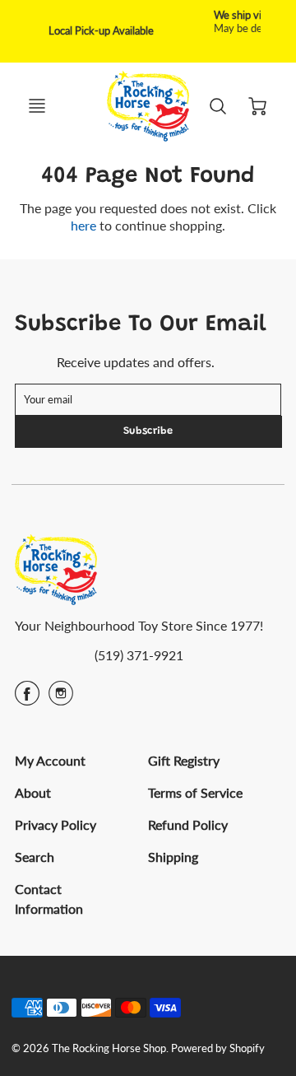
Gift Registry (184, 760)
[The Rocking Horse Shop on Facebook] (27, 698)
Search (34, 856)
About (33, 792)
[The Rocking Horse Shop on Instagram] (61, 698)
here (83, 225)
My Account (50, 760)
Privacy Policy (55, 824)
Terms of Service (195, 792)
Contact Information (49, 898)
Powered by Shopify (218, 1048)
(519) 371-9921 (139, 655)
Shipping (173, 856)
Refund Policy (188, 824)
